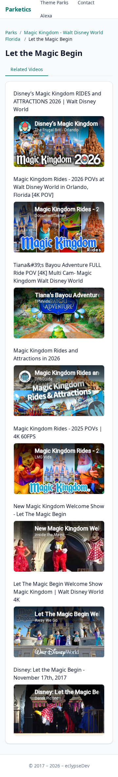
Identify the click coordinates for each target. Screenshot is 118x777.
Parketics (18, 9)
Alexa (46, 16)
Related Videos (26, 69)
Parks (11, 32)
